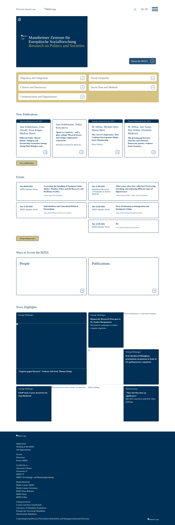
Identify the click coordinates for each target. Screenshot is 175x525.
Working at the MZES (25, 447)
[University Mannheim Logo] (26, 9)
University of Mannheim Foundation (31, 508)
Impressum (27, 519)
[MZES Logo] (50, 9)
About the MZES (139, 61)
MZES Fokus (21, 497)
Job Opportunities (23, 450)
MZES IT (20, 474)
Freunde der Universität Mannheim (30, 511)
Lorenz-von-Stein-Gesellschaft (29, 505)
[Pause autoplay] (19, 19)
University (85, 519)
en (142, 9)
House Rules (49, 519)
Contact (19, 519)
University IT (21, 471)
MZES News (21, 494)
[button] (52, 78)
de (146, 9)
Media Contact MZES (25, 485)
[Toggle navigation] (155, 9)
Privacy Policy (38, 519)
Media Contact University (27, 488)
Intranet (77, 519)
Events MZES (22, 460)
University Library (24, 468)
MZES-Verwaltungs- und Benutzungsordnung (35, 477)
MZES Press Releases (25, 491)
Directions (20, 457)
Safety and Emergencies (64, 519)
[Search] (135, 9)
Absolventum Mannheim (26, 514)
